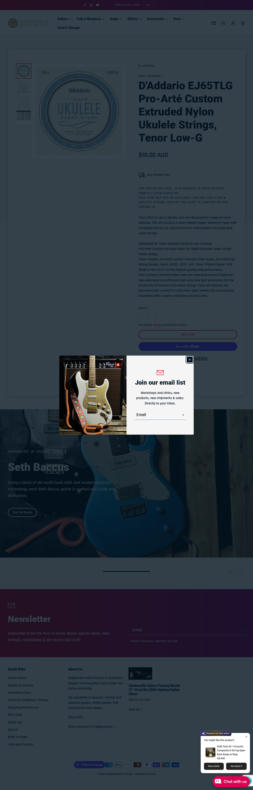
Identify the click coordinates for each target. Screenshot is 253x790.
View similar (214, 766)
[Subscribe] (183, 415)
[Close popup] (246, 736)
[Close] (190, 359)
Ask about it (236, 766)
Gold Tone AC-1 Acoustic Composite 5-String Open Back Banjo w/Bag (231, 750)
